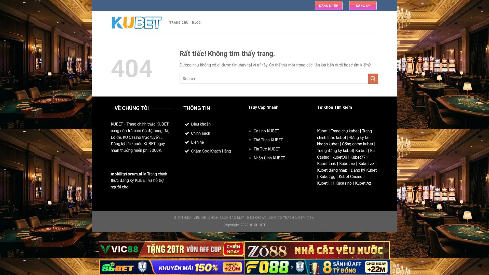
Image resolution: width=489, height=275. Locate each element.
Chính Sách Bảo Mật (226, 217)
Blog (196, 22)
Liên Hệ (200, 217)
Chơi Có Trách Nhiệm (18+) (292, 217)
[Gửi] (373, 79)
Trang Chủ (178, 22)
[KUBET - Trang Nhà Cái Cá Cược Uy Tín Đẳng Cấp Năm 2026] (136, 23)
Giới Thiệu (182, 217)
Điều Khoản (256, 217)
